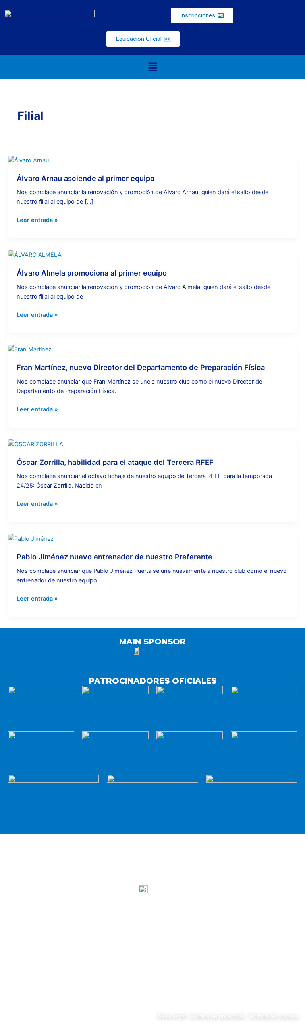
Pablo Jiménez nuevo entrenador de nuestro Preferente (114, 556)
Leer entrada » (37, 219)
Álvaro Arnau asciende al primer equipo (85, 178)
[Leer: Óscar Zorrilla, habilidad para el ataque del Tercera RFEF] (35, 443)
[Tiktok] (181, 968)
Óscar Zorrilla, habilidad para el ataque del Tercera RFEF (115, 462)
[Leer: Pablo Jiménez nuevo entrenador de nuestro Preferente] (31, 538)
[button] (152, 67)
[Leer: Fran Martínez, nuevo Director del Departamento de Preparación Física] (30, 349)
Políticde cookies (274, 1016)
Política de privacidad (217, 1016)
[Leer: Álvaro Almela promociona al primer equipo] (35, 254)
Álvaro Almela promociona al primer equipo (92, 272)
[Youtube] (123, 968)
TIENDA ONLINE (252, 933)
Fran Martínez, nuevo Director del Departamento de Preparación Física (141, 367)
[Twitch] (152, 968)
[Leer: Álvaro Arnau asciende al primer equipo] (28, 160)
